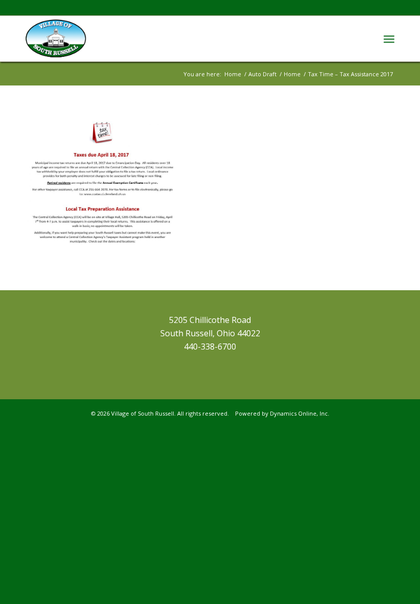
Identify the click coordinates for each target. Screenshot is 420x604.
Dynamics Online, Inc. (299, 413)
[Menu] (389, 38)
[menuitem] (389, 38)
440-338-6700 (210, 346)
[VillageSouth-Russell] (56, 38)
